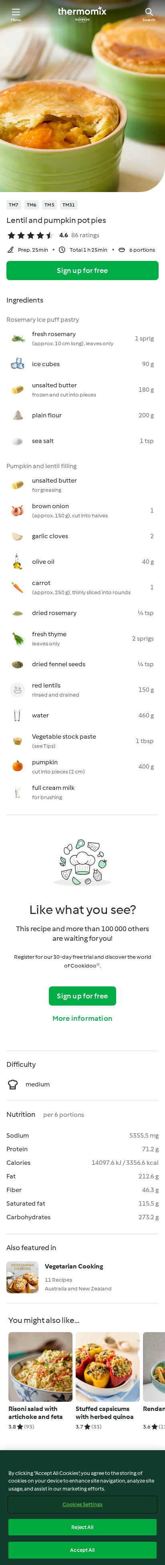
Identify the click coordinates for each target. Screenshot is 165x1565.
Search (149, 19)
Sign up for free (82, 270)
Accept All (82, 1550)
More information (82, 1018)
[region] (82, 1507)
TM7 (14, 205)
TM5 (49, 205)
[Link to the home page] (82, 14)
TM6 (32, 205)
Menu (16, 19)
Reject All (82, 1527)
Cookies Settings (82, 1504)
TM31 (68, 205)
